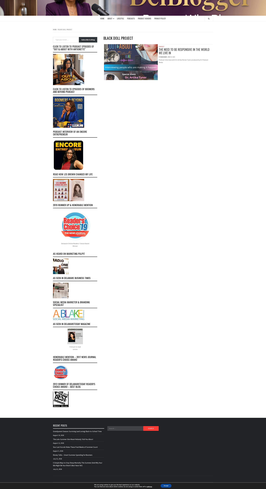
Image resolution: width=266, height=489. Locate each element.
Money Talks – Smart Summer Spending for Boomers (72, 455)
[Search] (209, 18)
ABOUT (109, 18)
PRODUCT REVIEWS (144, 18)
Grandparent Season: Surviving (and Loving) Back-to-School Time (77, 431)
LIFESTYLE (120, 18)
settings (149, 487)
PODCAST (161, 46)
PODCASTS (131, 18)
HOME (102, 18)
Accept (166, 486)
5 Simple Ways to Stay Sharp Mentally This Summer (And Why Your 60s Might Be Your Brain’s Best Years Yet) (77, 464)
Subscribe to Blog (88, 40)
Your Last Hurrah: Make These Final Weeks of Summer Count (75, 447)
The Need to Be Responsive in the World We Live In (184, 51)
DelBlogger (163, 57)
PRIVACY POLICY (160, 18)
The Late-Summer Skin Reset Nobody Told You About (73, 439)
